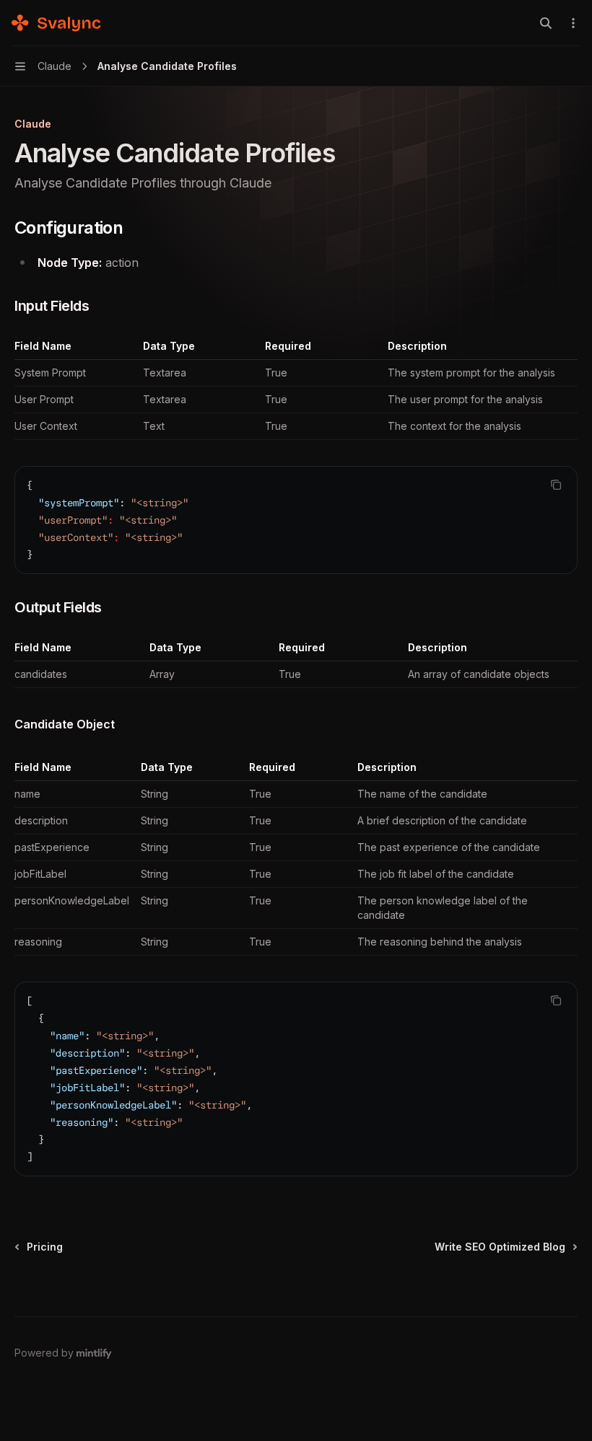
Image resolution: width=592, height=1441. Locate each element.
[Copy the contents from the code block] (556, 484)
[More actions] (573, 23)
